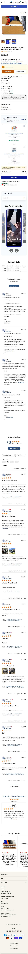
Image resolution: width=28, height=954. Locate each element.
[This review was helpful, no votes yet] (21, 504)
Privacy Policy (14, 945)
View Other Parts (20, 71)
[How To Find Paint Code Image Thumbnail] (14, 41)
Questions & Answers (14, 279)
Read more (11, 351)
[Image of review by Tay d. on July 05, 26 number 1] (5, 551)
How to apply (14, 159)
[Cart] (26, 2)
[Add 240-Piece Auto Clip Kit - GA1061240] (24, 126)
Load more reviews (14, 786)
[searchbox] (8, 455)
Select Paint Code (6, 109)
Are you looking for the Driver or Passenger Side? (11, 77)
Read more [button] (15, 818)
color (4, 461)
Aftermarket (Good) (7, 88)
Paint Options (5, 104)
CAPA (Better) (7, 91)
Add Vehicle (8, 71)
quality (11, 461)
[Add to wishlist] (25, 13)
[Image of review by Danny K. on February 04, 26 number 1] (5, 671)
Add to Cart (14, 177)
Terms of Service (14, 943)
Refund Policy (14, 948)
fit (7, 461)
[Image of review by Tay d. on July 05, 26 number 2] (12, 551)
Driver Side (5, 80)
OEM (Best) (7, 93)
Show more (5, 465)
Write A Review (14, 448)
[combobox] (19, 468)
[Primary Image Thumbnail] (3, 41)
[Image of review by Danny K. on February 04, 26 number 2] (12, 671)
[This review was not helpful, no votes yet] (24, 504)
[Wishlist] (23, 2)
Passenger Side (6, 83)
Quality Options (6, 86)
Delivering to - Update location (12, 63)
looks (17, 461)
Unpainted (5, 107)
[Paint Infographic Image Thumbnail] (8, 41)
